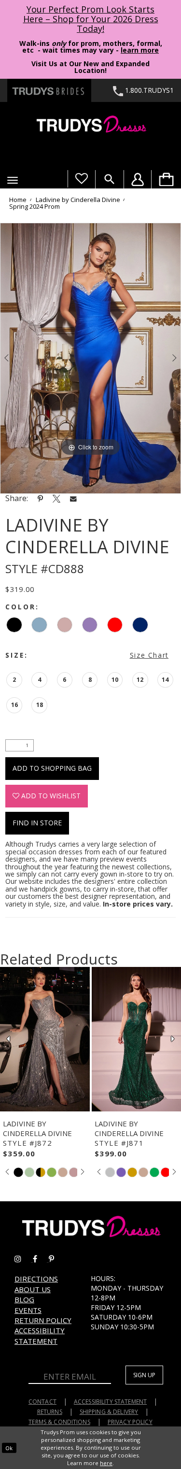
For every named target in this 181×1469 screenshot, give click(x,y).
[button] (12, 180)
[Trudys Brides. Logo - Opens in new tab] (49, 90)
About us (32, 1289)
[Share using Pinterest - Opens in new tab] (40, 498)
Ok (9, 1447)
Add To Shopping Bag (52, 768)
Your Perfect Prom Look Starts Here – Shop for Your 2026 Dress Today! (90, 18)
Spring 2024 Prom (34, 207)
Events (28, 1310)
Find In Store (37, 822)
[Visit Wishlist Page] (81, 178)
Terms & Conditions (59, 1422)
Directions (36, 1278)
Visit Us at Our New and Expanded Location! (90, 67)
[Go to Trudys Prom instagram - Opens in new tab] (23, 1259)
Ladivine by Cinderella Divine (78, 200)
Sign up (144, 1375)
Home (18, 200)
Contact (42, 1401)
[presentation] (45, 1039)
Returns (49, 1412)
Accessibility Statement (39, 1335)
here (106, 1463)
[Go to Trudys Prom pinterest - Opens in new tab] (56, 1259)
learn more (140, 50)
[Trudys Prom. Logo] (90, 125)
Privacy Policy (130, 1422)
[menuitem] (166, 179)
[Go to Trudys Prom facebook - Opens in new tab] (41, 1259)
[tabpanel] (90, 358)
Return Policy (42, 1320)
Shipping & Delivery (109, 1412)
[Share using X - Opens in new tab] (56, 498)
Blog (24, 1299)
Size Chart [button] (149, 655)
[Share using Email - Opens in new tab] (73, 498)
